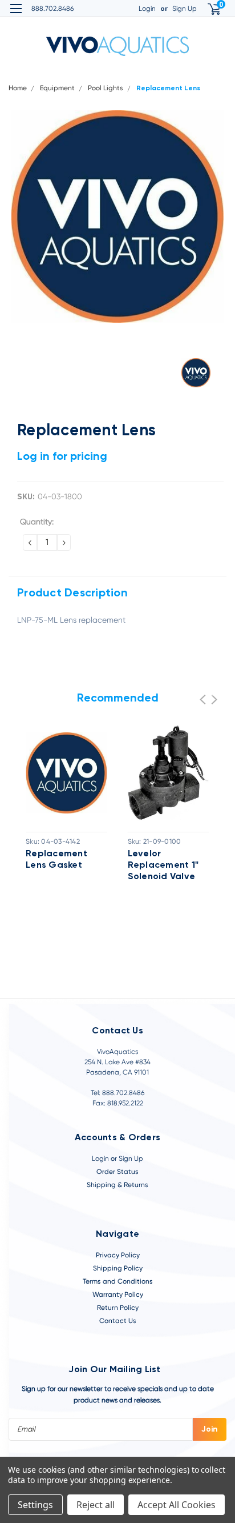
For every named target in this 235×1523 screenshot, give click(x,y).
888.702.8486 (52, 9)
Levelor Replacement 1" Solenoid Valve (163, 865)
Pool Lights (105, 88)
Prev (202, 699)
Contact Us (117, 1321)
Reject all (95, 1504)
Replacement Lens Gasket (56, 859)
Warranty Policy (117, 1294)
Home (18, 88)
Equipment (57, 88)
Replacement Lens (168, 88)
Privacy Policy (118, 1255)
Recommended (118, 698)
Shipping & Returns (117, 1185)
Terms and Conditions (118, 1281)
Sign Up (184, 9)
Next (214, 699)
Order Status (117, 1172)
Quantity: (37, 521)
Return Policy (118, 1308)
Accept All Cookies (176, 1504)
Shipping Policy (118, 1268)
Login (147, 9)
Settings (35, 1504)
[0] (207, 9)
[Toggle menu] (15, 15)
